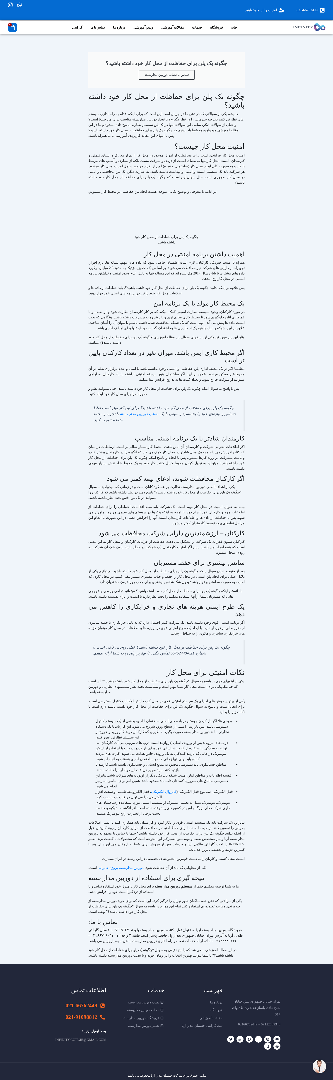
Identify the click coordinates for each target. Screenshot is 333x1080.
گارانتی (77, 27)
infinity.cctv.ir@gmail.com (80, 1040)
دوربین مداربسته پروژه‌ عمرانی (121, 868)
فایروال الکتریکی (163, 792)
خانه (234, 27)
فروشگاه (216, 27)
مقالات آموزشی (172, 27)
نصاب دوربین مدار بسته (139, 413)
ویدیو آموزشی (143, 27)
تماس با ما (97, 27)
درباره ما (119, 27)
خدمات (197, 27)
